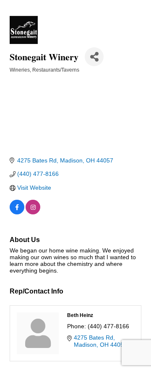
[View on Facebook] (17, 212)
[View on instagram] (33, 212)
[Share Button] (94, 56)
